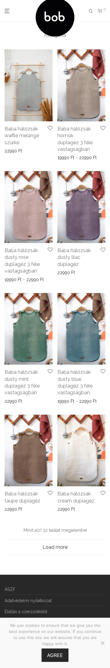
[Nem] (102, 643)
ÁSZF (10, 589)
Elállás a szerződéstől (26, 611)
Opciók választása (20, 150)
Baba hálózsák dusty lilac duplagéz (74, 257)
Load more (55, 547)
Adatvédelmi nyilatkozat (28, 600)
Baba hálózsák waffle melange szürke (22, 135)
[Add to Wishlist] (50, 128)
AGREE (55, 655)
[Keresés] (90, 11)
